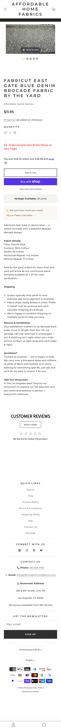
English (29, 660)
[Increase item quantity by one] (14, 133)
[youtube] (41, 550)
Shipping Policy (30, 514)
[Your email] (30, 624)
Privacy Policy (30, 502)
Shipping (9, 119)
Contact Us (30, 526)
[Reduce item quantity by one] (5, 133)
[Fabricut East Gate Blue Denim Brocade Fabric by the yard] (24, 59)
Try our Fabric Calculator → (20, 215)
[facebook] (19, 550)
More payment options (30, 189)
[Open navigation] (7, 9)
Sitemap (30, 533)
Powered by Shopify (30, 691)
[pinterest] (34, 550)
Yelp (30, 520)
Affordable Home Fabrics (30, 9)
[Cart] (53, 9)
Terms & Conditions (30, 508)
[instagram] (27, 550)
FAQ (30, 495)
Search (31, 489)
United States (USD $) (29, 649)
